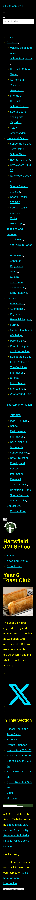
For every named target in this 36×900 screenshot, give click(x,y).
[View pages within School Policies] (29, 453)
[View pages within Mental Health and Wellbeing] (22, 336)
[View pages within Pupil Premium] (28, 421)
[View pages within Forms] (18, 325)
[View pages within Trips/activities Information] (24, 373)
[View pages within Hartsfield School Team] (17, 75)
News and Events (17, 560)
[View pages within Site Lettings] (25, 389)
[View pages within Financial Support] (31, 320)
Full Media (22, 835)
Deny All (22, 889)
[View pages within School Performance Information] (24, 437)
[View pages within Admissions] (24, 304)
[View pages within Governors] (23, 91)
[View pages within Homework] (23, 256)
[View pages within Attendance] (24, 309)
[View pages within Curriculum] (23, 240)
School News (14, 566)
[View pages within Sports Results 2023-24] (20, 192)
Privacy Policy (11, 840)
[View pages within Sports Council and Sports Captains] (21, 123)
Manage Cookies (14, 889)
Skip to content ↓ (13, 5)
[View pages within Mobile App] (24, 224)
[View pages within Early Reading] (27, 293)
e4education (14, 824)
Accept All (6, 889)
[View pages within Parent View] (25, 341)
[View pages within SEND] (18, 272)
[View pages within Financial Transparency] (27, 485)
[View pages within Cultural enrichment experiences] (25, 288)
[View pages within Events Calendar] (30, 160)
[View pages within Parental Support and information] (29, 352)
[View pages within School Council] (28, 107)
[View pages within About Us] (18, 43)
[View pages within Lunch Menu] (25, 384)
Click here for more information (15, 878)
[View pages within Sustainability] (26, 501)
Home (10, 555)
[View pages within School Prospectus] (10, 64)
